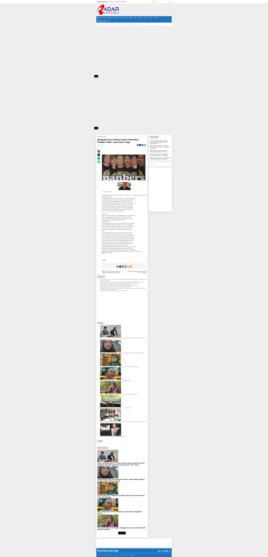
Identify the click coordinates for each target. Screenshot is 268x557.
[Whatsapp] (145, 145)
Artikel (104, 260)
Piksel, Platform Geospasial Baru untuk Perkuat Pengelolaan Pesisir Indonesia (158, 151)
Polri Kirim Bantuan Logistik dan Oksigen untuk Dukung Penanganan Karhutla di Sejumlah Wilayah (159, 142)
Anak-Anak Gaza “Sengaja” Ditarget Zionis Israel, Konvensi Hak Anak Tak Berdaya (119, 283)
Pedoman (126, 555)
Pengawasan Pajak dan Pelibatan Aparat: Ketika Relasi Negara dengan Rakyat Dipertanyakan (122, 281)
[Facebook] (117, 266)
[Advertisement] (102, 51)
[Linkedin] (125, 266)
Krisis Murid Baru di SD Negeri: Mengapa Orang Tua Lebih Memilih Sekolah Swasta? (119, 285)
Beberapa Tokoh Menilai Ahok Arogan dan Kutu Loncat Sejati (136, 271)
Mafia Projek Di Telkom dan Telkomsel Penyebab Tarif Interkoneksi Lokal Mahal (111, 271)
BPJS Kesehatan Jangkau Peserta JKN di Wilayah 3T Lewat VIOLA (115, 287)
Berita (98, 145)
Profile (120, 555)
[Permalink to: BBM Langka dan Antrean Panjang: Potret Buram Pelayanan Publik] (110, 373)
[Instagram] (123, 266)
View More (122, 533)
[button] (170, 2)
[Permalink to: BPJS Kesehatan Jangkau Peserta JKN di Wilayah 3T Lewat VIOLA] (110, 401)
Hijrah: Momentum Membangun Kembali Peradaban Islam (113, 290)
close (96, 76)
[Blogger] (128, 266)
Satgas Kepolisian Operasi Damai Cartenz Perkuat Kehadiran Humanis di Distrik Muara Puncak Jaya (160, 147)
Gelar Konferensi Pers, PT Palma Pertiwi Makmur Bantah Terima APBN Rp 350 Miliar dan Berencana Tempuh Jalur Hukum (123, 280)
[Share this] (138, 145)
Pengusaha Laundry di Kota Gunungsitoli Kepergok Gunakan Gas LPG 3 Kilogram (159, 155)
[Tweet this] (140, 145)
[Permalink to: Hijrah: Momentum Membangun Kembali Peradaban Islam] (110, 429)
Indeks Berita (132, 555)
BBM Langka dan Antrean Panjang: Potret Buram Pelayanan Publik (115, 284)
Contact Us (115, 555)
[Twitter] (120, 266)
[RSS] (131, 266)
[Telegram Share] (143, 145)
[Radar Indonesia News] (107, 9)
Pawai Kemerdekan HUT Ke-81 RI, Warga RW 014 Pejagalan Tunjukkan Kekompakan (160, 158)
